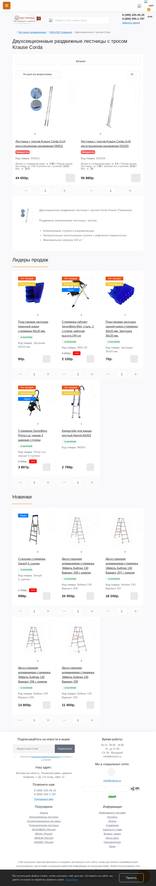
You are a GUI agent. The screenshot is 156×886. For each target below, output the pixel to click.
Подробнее (71, 879)
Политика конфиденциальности (45, 757)
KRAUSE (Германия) (61, 32)
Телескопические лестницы (44, 825)
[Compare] (72, 101)
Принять (131, 877)
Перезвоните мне (43, 799)
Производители (112, 842)
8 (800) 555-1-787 (133, 18)
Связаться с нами (112, 829)
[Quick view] (72, 87)
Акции (112, 846)
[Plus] (64, 191)
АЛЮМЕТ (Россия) (44, 842)
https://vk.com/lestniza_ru (111, 772)
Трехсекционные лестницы (43, 817)
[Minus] (26, 191)
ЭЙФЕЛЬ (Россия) (43, 838)
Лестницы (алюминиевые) (32, 32)
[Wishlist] (72, 94)
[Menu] (6, 5)
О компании (112, 825)
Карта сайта (112, 838)
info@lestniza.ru (112, 756)
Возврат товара (112, 833)
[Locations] (128, 5)
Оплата (112, 821)
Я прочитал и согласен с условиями (46, 758)
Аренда (44, 812)
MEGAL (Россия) (44, 833)
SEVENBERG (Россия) (44, 829)
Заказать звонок (131, 22)
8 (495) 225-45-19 (133, 14)
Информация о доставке (112, 812)
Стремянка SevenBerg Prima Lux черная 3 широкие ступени (32, 435)
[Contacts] (139, 5)
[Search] (51, 20)
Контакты (112, 817)
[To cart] (70, 178)
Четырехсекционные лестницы (44, 821)
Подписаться (65, 748)
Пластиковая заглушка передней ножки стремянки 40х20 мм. (33, 326)
